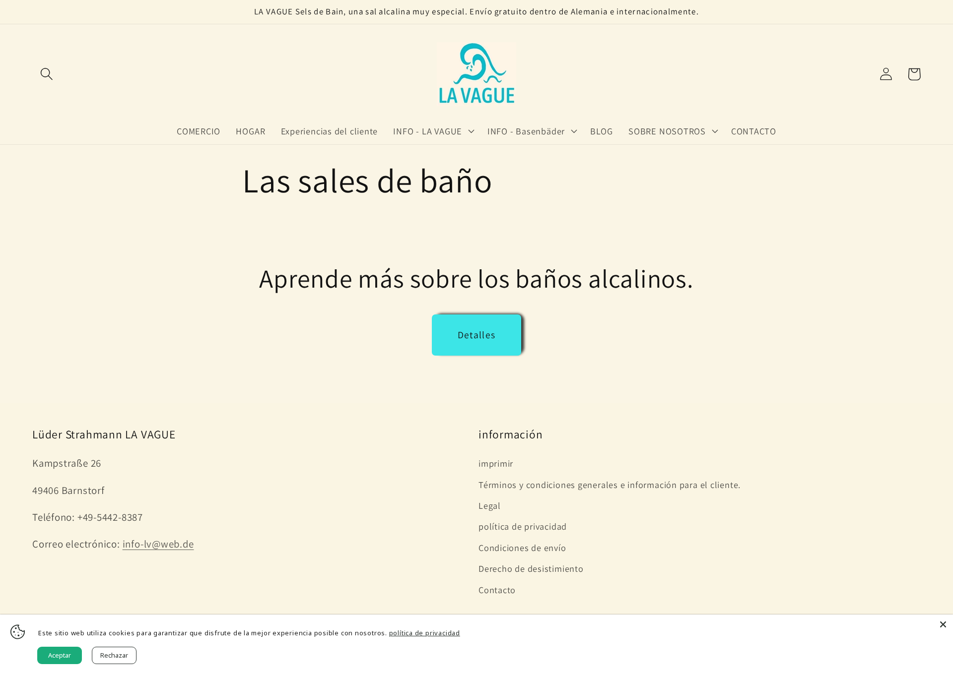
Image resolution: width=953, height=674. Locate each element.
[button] (46, 74)
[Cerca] (943, 624)
